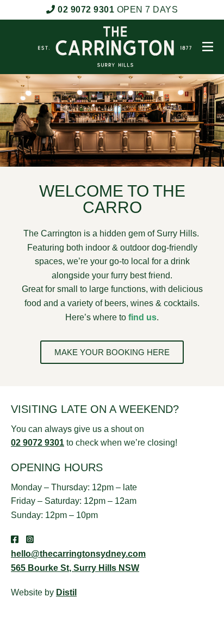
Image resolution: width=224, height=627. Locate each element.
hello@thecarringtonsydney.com (78, 553)
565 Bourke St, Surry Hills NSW (75, 568)
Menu (205, 47)
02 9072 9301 (86, 9)
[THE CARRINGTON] (104, 47)
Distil (66, 592)
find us (142, 317)
